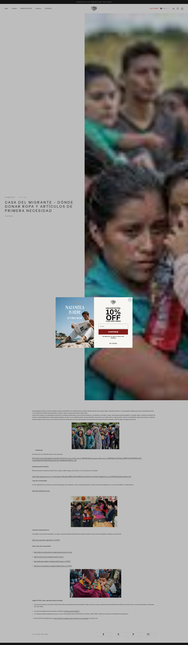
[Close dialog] (130, 299)
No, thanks (113, 343)
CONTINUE (113, 332)
